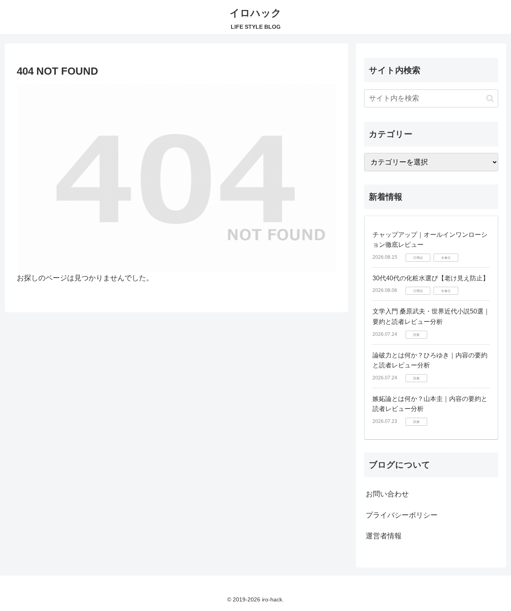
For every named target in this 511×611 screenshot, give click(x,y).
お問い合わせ (387, 494)
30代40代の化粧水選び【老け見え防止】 (430, 278)
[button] (490, 98)
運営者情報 (384, 536)
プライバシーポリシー (402, 515)
